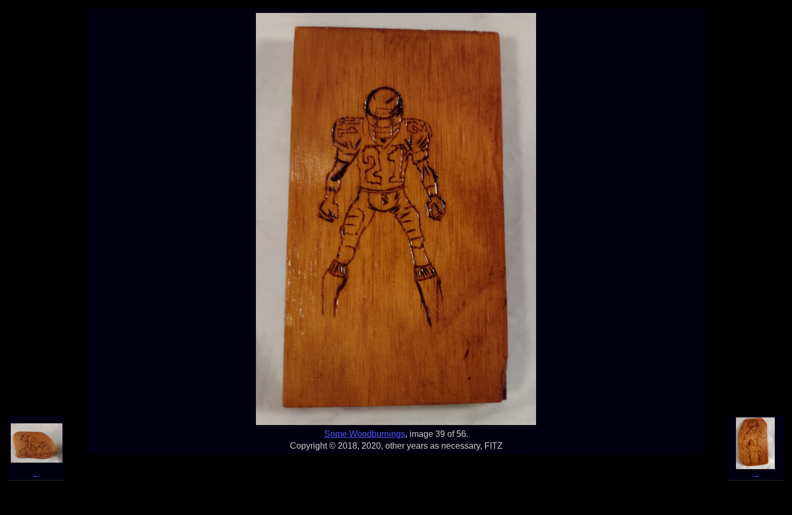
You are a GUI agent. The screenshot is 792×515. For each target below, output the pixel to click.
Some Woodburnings (364, 434)
